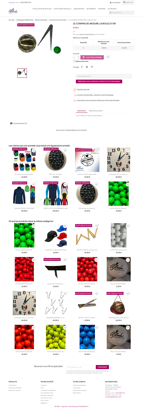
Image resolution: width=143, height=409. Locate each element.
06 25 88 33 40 (26, 2)
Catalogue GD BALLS (62, 9)
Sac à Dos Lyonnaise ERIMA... (24, 174)
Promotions (12, 385)
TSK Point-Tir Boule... (56, 174)
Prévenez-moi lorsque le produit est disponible (99, 81)
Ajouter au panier (92, 57)
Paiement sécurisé (47, 395)
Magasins (44, 403)
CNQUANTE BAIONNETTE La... (55, 318)
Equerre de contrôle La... (55, 284)
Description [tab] (81, 111)
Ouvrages (112, 9)
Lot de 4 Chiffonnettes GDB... (87, 174)
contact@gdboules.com (113, 397)
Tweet (87, 67)
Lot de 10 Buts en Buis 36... (119, 208)
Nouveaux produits (15, 388)
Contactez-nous (46, 398)
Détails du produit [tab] (95, 111)
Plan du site (44, 400)
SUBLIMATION (78, 9)
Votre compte (79, 382)
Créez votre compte (79, 390)
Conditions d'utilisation (48, 390)
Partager (82, 67)
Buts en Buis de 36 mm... (119, 284)
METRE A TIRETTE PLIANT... (87, 318)
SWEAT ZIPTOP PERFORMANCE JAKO (56, 208)
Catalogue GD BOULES (41, 9)
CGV (42, 388)
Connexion (76, 388)
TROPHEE (101, 9)
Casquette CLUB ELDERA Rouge (55, 250)
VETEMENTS (91, 9)
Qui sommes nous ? (47, 393)
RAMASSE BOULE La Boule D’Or (119, 318)
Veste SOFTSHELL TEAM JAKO (24, 208)
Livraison (44, 385)
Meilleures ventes (15, 390)
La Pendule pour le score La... (119, 174)
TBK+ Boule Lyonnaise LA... (87, 208)
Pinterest (92, 67)
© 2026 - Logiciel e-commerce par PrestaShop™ (72, 406)
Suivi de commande (79, 385)
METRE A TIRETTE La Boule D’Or (87, 250)
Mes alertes (77, 393)
